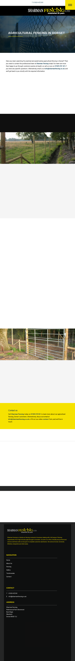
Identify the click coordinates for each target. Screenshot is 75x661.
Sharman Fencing (17, 414)
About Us (9, 563)
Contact (9, 576)
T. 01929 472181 (37, 2)
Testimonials (10, 573)
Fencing (8, 566)
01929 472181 (36, 414)
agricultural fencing (60, 83)
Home (8, 560)
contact (46, 419)
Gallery (8, 570)
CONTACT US (14, 210)
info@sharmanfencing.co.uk (18, 419)
